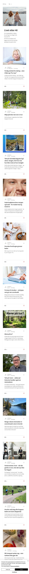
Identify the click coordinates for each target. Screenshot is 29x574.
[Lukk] (27, 561)
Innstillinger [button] (14, 572)
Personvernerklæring (14, 566)
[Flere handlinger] (24, 68)
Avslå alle (8, 569)
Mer (9, 4)
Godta (21, 569)
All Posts (4, 4)
